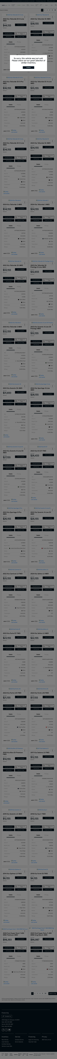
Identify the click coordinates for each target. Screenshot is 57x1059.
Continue (28, 67)
